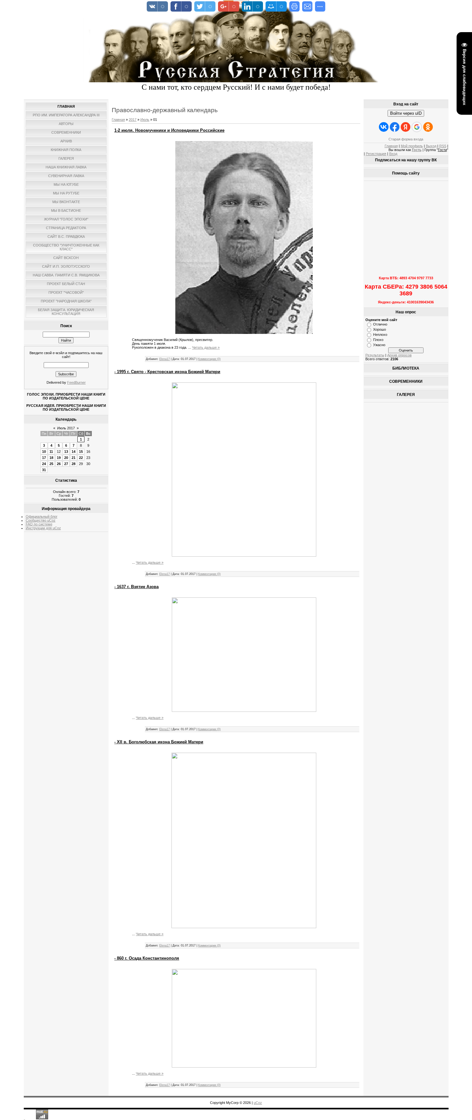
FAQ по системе (39, 524)
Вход (393, 154)
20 (66, 458)
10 (44, 451)
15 (81, 451)
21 (73, 458)
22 (81, 458)
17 (44, 458)
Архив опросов (399, 355)
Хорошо (379, 329)
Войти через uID (406, 113)
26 (59, 464)
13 (66, 451)
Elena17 (164, 359)
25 (51, 464)
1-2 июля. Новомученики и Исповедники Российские (169, 130)
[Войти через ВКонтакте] (384, 127)
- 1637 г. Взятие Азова (136, 586)
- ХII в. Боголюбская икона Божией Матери (158, 741)
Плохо (378, 340)
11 (51, 451)
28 (73, 464)
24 (44, 464)
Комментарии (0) (209, 359)
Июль (144, 119)
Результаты (374, 355)
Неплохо (380, 334)
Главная (118, 119)
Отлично (380, 324)
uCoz (258, 1103)
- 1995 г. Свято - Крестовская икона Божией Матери (167, 371)
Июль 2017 (66, 428)
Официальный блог (41, 516)
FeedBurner (76, 382)
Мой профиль (412, 146)
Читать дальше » (206, 347)
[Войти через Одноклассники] (428, 127)
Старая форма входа (406, 139)
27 (66, 464)
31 (44, 470)
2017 (132, 119)
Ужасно (379, 345)
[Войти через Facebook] (394, 127)
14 (73, 451)
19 (59, 458)
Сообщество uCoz (41, 520)
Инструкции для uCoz (43, 528)
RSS (442, 146)
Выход (431, 146)
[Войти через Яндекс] (405, 127)
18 (51, 458)
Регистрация (376, 154)
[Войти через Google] (417, 127)
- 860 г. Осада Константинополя (146, 958)
